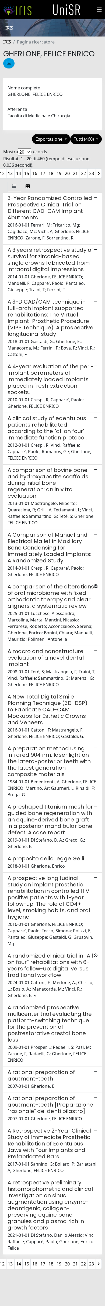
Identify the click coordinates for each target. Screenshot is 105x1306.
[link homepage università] (66, 9)
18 (50, 173)
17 (42, 173)
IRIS (7, 42)
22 (83, 173)
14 (18, 173)
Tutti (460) (84, 139)
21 (75, 173)
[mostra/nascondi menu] (99, 9)
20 (67, 173)
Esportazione (50, 139)
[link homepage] (19, 9)
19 (59, 173)
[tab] (14, 186)
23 (91, 173)
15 (26, 173)
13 (10, 173)
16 (34, 173)
